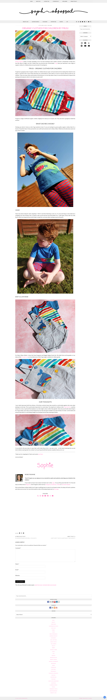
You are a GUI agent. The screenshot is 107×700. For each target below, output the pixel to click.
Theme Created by (85, 698)
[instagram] (82, 43)
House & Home (53, 649)
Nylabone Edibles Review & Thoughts (26, 537)
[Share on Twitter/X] (22, 533)
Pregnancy (53, 671)
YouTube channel (66, 484)
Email (17, 569)
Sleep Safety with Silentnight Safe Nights (63, 537)
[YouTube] (82, 21)
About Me (38, 1)
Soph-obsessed (23, 698)
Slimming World (35, 21)
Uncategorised (53, 690)
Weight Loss (25, 21)
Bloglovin (28, 484)
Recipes (61, 21)
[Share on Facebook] (20, 533)
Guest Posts (53, 641)
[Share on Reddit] (52, 602)
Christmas (53, 624)
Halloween (53, 643)
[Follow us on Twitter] (52, 608)
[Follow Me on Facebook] (50, 608)
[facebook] (85, 43)
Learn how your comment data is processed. (45, 585)
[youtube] (85, 46)
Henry (53, 647)
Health (53, 645)
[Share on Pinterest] (24, 533)
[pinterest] (81, 46)
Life (67, 21)
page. (53, 482)
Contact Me (46, 1)
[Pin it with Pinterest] (54, 602)
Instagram (48, 484)
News (53, 665)
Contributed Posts (53, 626)
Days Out (53, 628)
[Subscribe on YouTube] (57, 608)
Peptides (53, 669)
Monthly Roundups (53, 661)
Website (17, 575)
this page (56, 489)
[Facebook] (84, 21)
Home (31, 1)
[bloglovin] (89, 43)
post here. (40, 454)
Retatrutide (53, 21)
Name (17, 564)
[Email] (88, 21)
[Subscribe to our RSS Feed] (54, 608)
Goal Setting (53, 639)
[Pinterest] (80, 21)
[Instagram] (78, 21)
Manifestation (53, 657)
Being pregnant (19, 61)
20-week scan (24, 357)
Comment (18, 548)
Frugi (56, 63)
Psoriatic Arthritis (53, 673)
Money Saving (53, 659)
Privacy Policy (74, 1)
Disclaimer (64, 1)
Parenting (53, 667)
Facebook (53, 484)
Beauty (53, 622)
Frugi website (67, 407)
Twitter (58, 484)
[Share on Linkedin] (57, 602)
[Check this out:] (48, 602)
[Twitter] (76, 21)
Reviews (50, 25)
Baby (53, 620)
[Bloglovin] (86, 21)
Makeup (53, 655)
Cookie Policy (56, 1)
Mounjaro (45, 21)
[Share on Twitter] (50, 602)
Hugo (53, 651)
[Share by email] (59, 602)
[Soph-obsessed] (53, 11)
